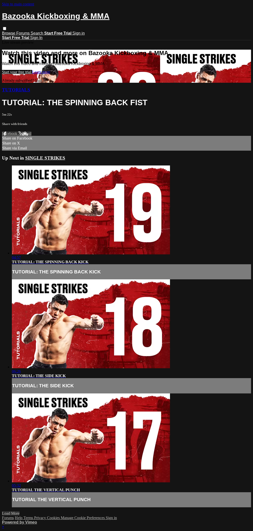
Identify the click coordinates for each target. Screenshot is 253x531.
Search (37, 33)
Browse (9, 33)
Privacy (40, 518)
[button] (4, 28)
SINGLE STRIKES (45, 158)
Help (19, 518)
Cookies (54, 518)
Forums (23, 33)
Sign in (78, 33)
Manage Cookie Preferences (83, 518)
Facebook (10, 133)
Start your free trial (17, 72)
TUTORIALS (16, 89)
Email (26, 133)
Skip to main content (18, 4)
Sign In (36, 38)
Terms (28, 518)
